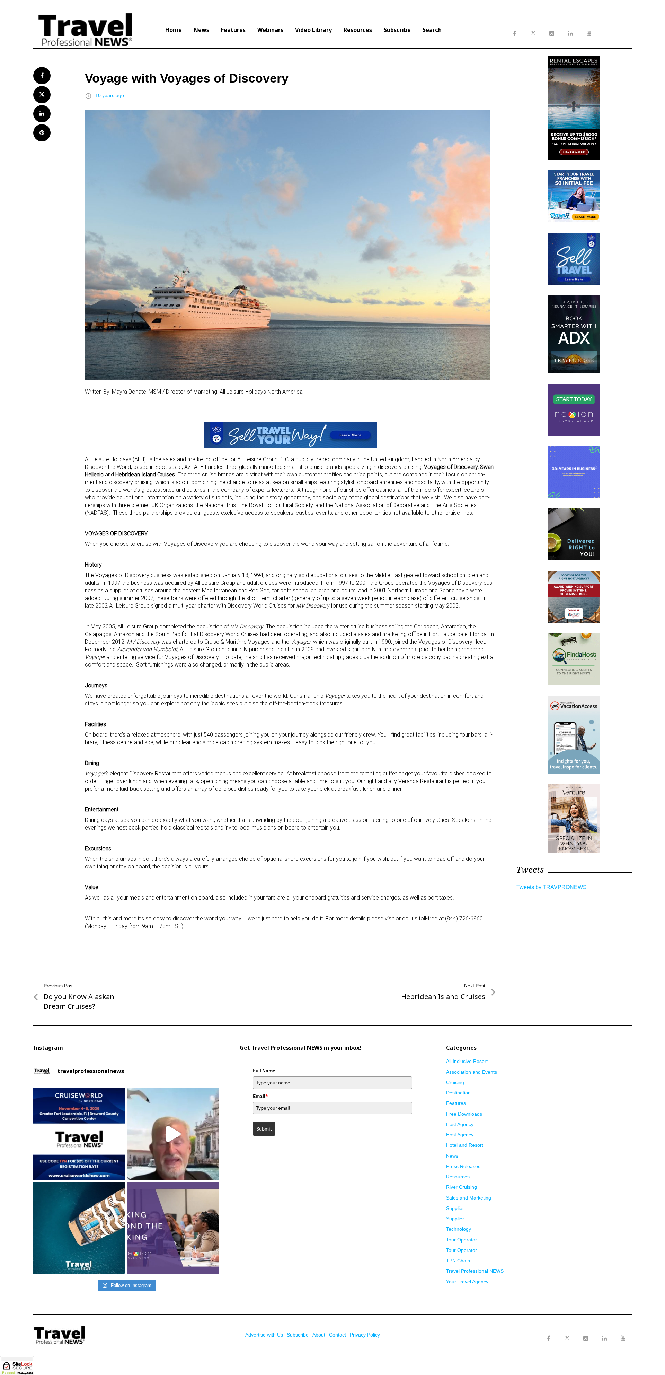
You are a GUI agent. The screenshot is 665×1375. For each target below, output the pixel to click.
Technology (458, 1229)
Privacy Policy (365, 1335)
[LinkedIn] (604, 1338)
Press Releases (463, 1166)
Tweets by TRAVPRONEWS (551, 887)
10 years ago (109, 95)
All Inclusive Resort (467, 1061)
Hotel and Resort (464, 1145)
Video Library (313, 30)
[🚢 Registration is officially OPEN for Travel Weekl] (79, 1134)
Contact (337, 1335)
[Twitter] (567, 1331)
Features (233, 30)
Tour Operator (461, 1240)
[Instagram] (585, 1338)
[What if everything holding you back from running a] (173, 1228)
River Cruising (461, 1187)
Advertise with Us (264, 1335)
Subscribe (397, 30)
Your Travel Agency (467, 1281)
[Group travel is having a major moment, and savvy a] (79, 1228)
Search (432, 30)
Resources (358, 30)
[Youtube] (623, 1338)
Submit (264, 1129)
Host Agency (459, 1124)
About (318, 1335)
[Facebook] (548, 1338)
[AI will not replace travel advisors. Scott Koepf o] (173, 1134)
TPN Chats (458, 1260)
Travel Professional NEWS (475, 1271)
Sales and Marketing (468, 1198)
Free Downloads (464, 1114)
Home (173, 30)
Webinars (270, 30)
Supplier (455, 1208)
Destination (458, 1092)
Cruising (455, 1082)
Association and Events (471, 1072)
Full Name (264, 1070)
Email (260, 1096)
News (201, 30)
